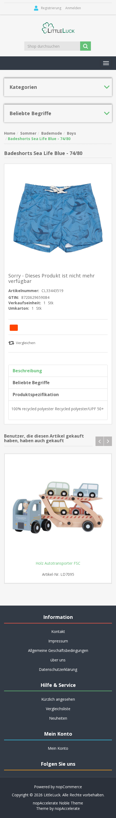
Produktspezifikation (36, 394)
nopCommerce (69, 786)
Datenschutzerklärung (58, 669)
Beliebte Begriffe (31, 383)
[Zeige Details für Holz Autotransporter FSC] (58, 507)
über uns (58, 659)
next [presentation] (108, 441)
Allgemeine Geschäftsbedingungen (58, 650)
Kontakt (58, 631)
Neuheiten (58, 718)
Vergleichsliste (58, 708)
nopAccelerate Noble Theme (58, 803)
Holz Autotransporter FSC (58, 563)
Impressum (58, 641)
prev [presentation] (99, 441)
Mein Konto (58, 748)
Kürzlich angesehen (58, 699)
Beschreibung (27, 371)
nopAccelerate (67, 808)
